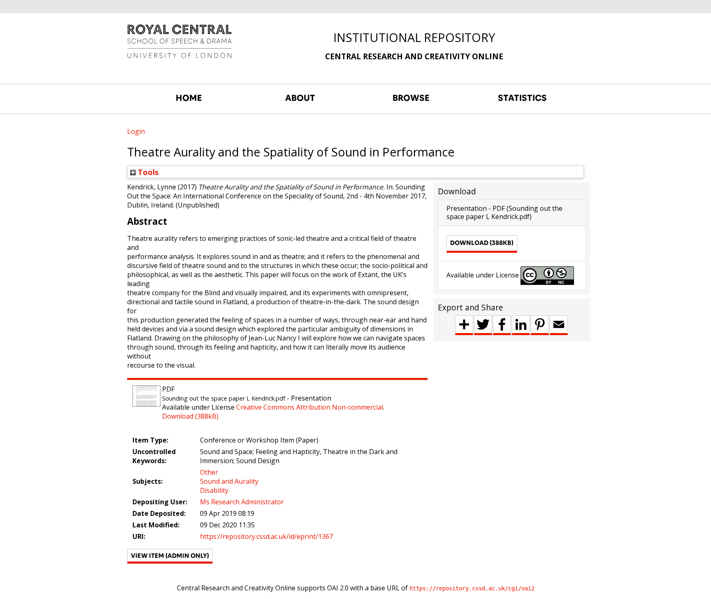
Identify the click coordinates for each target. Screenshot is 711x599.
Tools (147, 172)
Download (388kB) (190, 416)
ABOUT (300, 98)
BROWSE (411, 98)
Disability (214, 490)
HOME (189, 98)
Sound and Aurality (229, 481)
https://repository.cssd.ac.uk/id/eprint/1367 (266, 536)
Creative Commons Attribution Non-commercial (309, 407)
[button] (170, 556)
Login (136, 131)
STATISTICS (522, 98)
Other (209, 472)
